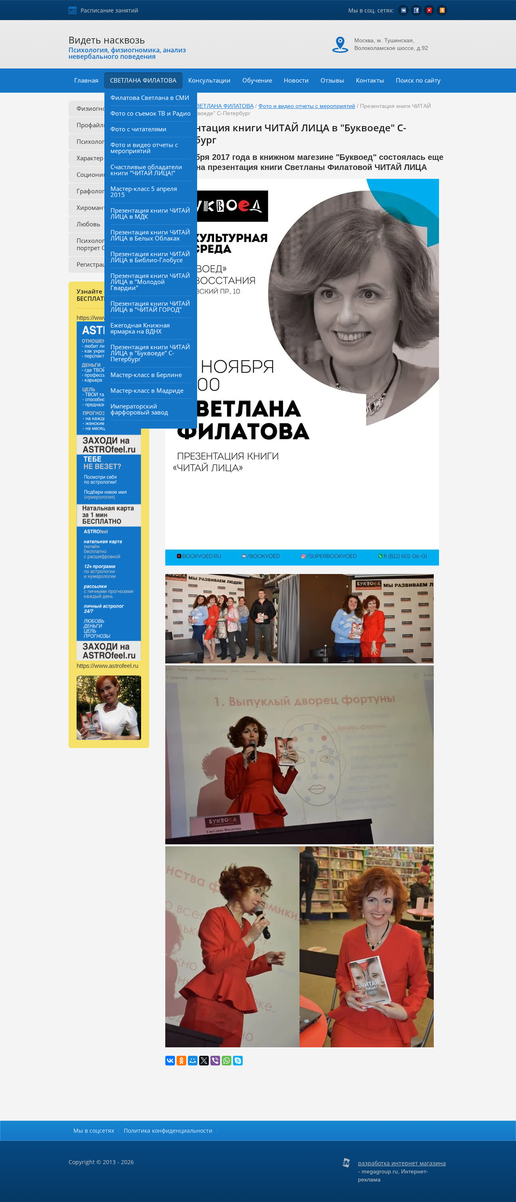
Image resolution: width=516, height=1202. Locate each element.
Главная (86, 80)
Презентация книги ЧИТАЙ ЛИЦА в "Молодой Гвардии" (150, 281)
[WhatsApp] (226, 1060)
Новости (296, 80)
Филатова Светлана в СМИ (149, 97)
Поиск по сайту (418, 80)
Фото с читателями (138, 129)
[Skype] (238, 1060)
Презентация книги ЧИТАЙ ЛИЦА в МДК (150, 213)
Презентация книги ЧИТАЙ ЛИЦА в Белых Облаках (150, 235)
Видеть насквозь (107, 39)
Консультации (209, 80)
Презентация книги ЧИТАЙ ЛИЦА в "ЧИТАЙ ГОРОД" (150, 306)
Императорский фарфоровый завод (139, 409)
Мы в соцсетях (93, 1130)
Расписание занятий (109, 10)
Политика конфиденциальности (168, 1130)
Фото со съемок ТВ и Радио (150, 113)
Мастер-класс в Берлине (146, 375)
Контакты (370, 80)
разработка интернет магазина (402, 1163)
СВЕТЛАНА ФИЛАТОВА (143, 80)
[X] (204, 1060)
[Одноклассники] (181, 1060)
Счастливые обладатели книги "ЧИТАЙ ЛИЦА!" (146, 170)
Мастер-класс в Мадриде (146, 390)
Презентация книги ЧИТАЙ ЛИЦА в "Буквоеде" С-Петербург (150, 353)
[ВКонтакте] (170, 1060)
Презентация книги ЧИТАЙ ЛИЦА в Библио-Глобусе (150, 257)
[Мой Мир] (193, 1060)
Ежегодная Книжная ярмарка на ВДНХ (140, 328)
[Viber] (215, 1060)
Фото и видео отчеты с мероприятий (144, 148)
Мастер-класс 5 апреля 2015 (143, 191)
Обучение (257, 80)
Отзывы (332, 80)
